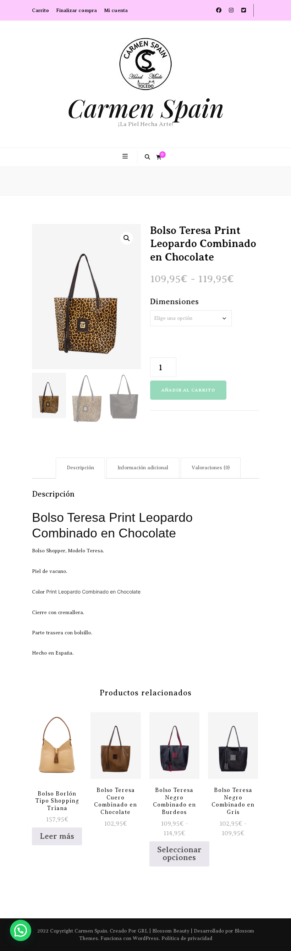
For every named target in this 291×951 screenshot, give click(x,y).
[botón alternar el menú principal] (126, 156)
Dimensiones (174, 301)
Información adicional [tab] (142, 467)
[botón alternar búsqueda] (147, 157)
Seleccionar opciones (115, 752)
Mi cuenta (116, 10)
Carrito (40, 10)
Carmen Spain (145, 107)
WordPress (146, 938)
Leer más (57, 836)
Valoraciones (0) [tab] (211, 467)
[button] (126, 238)
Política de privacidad (186, 938)
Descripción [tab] (80, 467)
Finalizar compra (76, 10)
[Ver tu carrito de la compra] (158, 157)
